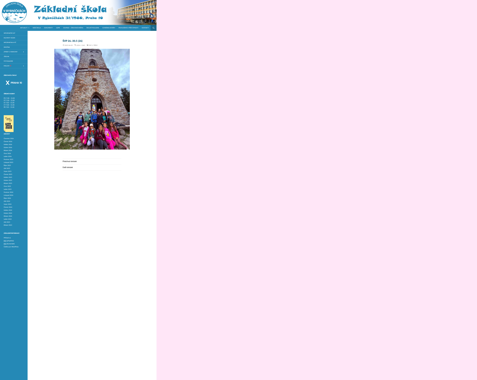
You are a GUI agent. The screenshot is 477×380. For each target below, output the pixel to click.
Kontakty (145, 27)
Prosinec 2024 (8, 192)
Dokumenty (48, 27)
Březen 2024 (8, 216)
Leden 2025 (8, 189)
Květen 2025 (8, 177)
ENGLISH (7, 66)
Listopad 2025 (8, 162)
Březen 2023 (8, 225)
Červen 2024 (8, 207)
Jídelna (6, 56)
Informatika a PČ (10, 42)
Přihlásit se (7, 238)
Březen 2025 (8, 183)
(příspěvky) (9, 241)
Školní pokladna (92, 27)
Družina (7, 47)
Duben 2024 (8, 213)
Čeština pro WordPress (11, 246)
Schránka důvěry (108, 27)
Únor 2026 (7, 153)
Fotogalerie (8, 61)
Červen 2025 (8, 174)
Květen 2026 (8, 144)
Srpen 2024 (7, 204)
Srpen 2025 (7, 171)
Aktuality (24, 27)
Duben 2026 (8, 147)
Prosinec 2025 (8, 159)
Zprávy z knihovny (11, 52)
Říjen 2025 (7, 165)
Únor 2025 (7, 186)
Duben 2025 (8, 180)
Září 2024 (7, 201)
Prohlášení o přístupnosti (128, 27)
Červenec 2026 (9, 138)
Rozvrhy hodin (9, 38)
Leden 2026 (8, 156)
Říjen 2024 (7, 198)
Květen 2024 (8, 210)
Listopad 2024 (8, 195)
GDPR (58, 27)
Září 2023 (7, 222)
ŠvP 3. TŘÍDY (93, 45)
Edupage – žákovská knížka (73, 27)
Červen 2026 (8, 141)
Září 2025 (7, 168)
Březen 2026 (8, 150)
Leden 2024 (8, 219)
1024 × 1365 (80, 45)
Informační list (9, 33)
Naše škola (37, 27)
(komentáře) (9, 243)
